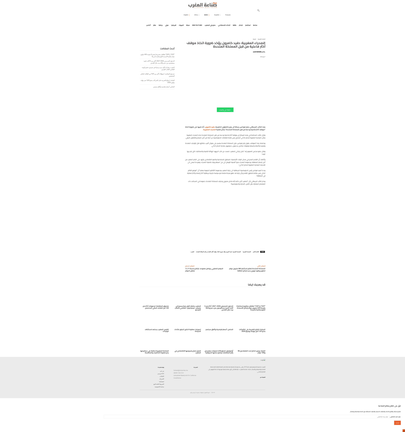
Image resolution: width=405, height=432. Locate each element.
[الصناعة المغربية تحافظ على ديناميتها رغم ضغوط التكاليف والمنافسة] (154, 341)
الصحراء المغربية (209, 129)
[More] (222, 258)
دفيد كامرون (210, 127)
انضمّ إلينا (161, 381)
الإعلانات (162, 376)
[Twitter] (250, 380)
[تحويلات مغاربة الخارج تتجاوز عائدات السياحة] (186, 320)
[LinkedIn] (257, 380)
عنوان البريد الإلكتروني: (395, 417)
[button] (258, 10)
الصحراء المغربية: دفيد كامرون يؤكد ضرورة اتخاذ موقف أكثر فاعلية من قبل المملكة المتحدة (218, 251)
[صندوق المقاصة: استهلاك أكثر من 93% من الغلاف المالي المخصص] (154, 297)
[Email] (227, 258)
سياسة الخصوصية (159, 387)
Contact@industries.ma (180, 370)
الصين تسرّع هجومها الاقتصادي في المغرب (187, 351)
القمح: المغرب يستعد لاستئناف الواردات (157, 330)
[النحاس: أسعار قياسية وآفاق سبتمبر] (218, 320)
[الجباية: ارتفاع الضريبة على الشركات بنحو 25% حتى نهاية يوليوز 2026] (250, 320)
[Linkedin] (246, 258)
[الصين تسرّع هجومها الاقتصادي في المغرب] (186, 341)
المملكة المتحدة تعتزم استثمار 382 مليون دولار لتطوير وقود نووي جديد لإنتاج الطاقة (247, 269)
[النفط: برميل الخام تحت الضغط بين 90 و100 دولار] (250, 341)
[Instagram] (263, 380)
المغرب (192, 251)
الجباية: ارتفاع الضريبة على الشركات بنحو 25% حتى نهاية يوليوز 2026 (252, 330)
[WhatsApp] (241, 258)
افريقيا (254, 39)
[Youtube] (253, 380)
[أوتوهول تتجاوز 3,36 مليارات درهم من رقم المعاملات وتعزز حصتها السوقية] (218, 341)
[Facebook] (232, 258)
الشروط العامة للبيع (159, 384)
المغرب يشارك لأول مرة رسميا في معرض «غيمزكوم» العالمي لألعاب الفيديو (188, 307)
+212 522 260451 (178, 373)
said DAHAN (257, 51)
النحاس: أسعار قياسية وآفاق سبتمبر (164, 87)
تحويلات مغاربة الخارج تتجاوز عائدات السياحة (187, 330)
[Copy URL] (251, 258)
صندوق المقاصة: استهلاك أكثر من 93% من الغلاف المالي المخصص (156, 307)
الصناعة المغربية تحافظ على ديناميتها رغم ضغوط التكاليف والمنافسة (154, 351)
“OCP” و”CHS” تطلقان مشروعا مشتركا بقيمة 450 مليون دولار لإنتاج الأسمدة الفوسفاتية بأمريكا (250, 307)
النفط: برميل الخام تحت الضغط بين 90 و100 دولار (251, 351)
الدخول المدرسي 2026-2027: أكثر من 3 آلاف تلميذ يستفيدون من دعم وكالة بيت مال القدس (218, 307)
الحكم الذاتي (256, 251)
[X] (236, 258)
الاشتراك (161, 379)
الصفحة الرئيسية (261, 39)
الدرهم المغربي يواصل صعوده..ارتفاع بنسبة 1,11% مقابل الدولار (204, 269)
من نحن (162, 371)
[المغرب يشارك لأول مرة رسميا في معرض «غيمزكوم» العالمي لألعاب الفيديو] (186, 297)
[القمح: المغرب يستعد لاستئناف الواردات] (154, 320)
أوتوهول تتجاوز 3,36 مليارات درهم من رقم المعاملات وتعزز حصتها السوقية (219, 351)
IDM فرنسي (160, 373)
